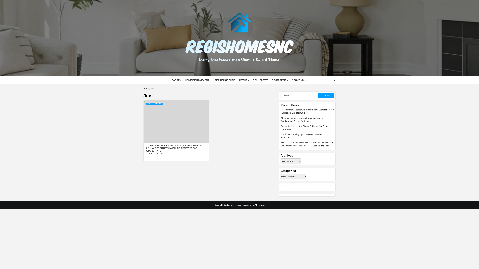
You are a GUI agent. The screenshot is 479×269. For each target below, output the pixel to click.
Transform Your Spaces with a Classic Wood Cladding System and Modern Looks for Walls (307, 111)
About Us (298, 80)
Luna (150, 154)
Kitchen (244, 80)
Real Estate (260, 80)
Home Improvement (197, 80)
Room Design (280, 80)
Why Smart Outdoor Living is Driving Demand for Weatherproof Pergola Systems (302, 120)
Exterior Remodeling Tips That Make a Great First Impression (302, 136)
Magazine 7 (247, 205)
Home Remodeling (224, 80)
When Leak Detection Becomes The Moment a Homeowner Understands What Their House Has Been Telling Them (307, 144)
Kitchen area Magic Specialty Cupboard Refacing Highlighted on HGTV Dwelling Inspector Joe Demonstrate (174, 148)
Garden (176, 80)
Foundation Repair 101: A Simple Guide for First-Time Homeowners (304, 128)
